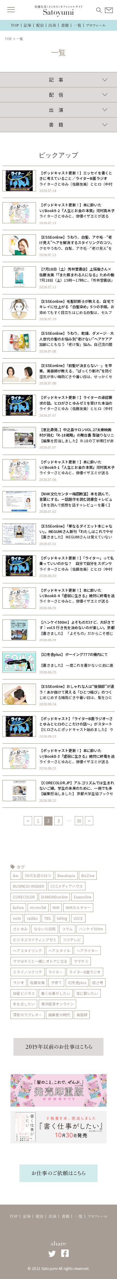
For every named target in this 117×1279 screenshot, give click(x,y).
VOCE (78, 918)
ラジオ (18, 982)
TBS (47, 918)
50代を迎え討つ (38, 875)
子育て (56, 982)
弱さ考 (97, 982)
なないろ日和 (45, 928)
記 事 (56, 79)
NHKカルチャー (78, 907)
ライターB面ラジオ (84, 971)
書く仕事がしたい (55, 993)
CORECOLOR (24, 896)
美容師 (81, 1014)
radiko (32, 918)
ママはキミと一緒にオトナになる (40, 961)
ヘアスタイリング (27, 950)
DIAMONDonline (54, 896)
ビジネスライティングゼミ (34, 939)
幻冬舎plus (77, 982)
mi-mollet (38, 907)
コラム (67, 928)
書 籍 (56, 124)
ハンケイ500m (91, 928)
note (17, 918)
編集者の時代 (59, 1014)
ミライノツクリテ (27, 971)
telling (62, 918)
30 (78, 821)
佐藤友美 (37, 982)
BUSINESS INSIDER (28, 886)
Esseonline (82, 896)
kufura (18, 907)
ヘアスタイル (59, 950)
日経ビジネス (24, 993)
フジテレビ (72, 939)
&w (16, 875)
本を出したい (24, 1003)
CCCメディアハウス (66, 886)
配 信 (56, 94)
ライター (55, 971)
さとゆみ (20, 928)
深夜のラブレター (27, 1014)
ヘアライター (87, 950)
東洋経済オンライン (57, 1003)
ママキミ (81, 961)
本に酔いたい (87, 993)
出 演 (56, 109)
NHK (55, 907)
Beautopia (66, 875)
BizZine (87, 875)
